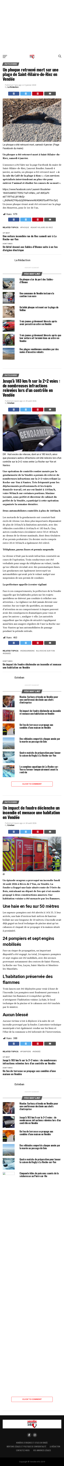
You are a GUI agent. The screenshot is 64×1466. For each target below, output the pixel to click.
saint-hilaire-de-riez (42, 228)
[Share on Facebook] (13, 94)
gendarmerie (28, 651)
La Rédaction (12, 87)
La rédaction (55, 1446)
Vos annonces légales (42, 1450)
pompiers (26, 1052)
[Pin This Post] (37, 94)
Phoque (25, 228)
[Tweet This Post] (25, 94)
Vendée (7, 654)
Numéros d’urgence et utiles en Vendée (32, 1442)
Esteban (10, 403)
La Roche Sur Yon (46, 651)
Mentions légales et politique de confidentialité (26, 1446)
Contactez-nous (23, 1450)
